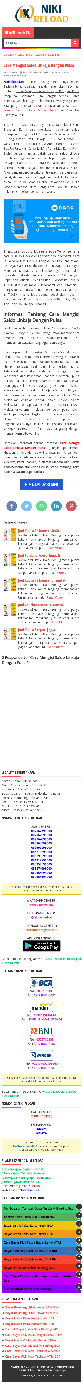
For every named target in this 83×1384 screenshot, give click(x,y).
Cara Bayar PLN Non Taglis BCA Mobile (32, 1351)
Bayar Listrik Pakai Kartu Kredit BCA (28, 1225)
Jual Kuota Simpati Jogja (36, 629)
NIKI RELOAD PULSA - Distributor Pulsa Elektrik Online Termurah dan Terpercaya (46, 1368)
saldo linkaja (62, 72)
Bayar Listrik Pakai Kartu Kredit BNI (28, 1234)
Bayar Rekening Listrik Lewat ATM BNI (30, 1259)
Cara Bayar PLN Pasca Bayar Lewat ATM (32, 1242)
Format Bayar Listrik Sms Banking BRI (30, 1289)
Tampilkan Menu (19, 32)
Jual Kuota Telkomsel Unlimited (42, 580)
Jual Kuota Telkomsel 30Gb (38, 530)
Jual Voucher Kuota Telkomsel (41, 604)
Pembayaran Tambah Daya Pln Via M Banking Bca (38, 1208)
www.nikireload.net (15, 75)
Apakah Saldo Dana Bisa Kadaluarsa (29, 1217)
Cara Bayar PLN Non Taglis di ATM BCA (32, 1356)
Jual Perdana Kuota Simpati (39, 555)
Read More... (55, 548)
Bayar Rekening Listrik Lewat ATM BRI (30, 1251)
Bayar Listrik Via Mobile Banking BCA (29, 1268)
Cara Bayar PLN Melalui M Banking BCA (32, 1345)
